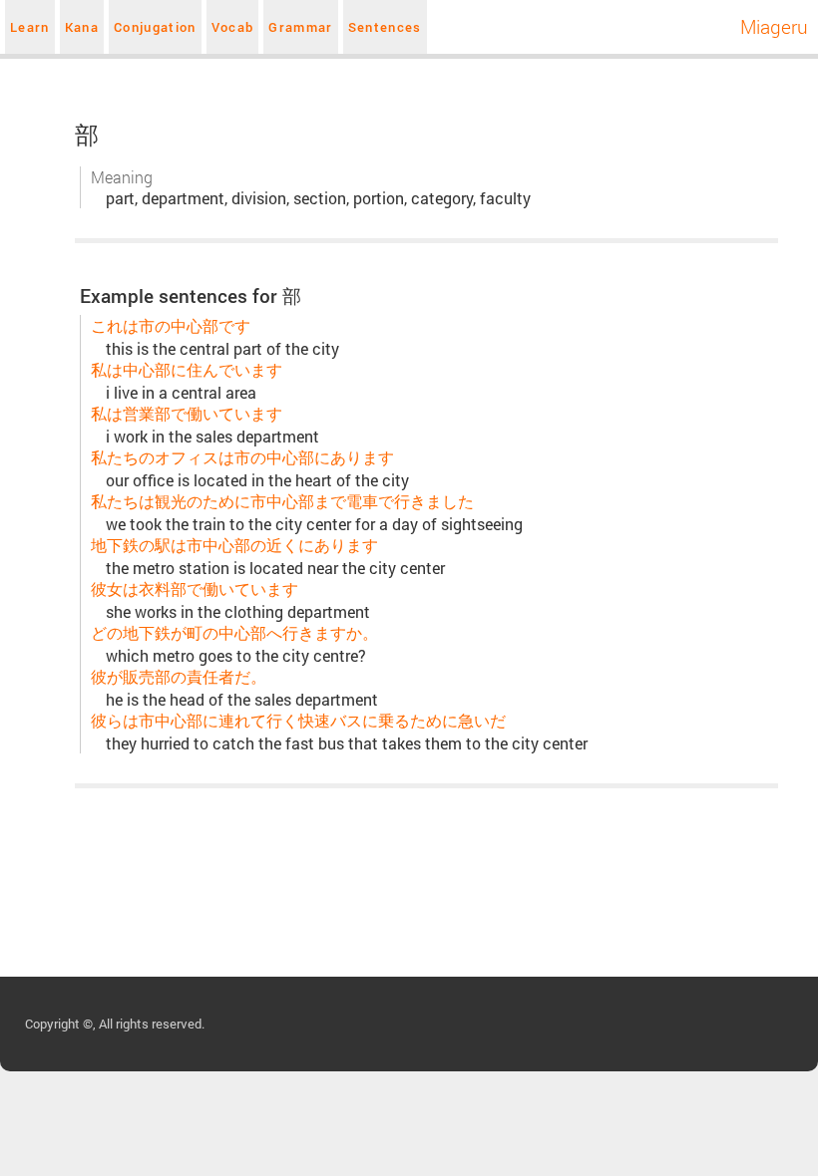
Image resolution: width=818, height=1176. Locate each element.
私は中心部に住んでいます (186, 369)
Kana (82, 27)
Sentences (385, 27)
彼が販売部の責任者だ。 (178, 676)
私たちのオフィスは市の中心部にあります (242, 456)
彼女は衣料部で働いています (194, 588)
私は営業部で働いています (186, 413)
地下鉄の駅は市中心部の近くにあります (234, 544)
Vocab (232, 27)
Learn (30, 27)
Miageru (774, 26)
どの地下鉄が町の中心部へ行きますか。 (234, 632)
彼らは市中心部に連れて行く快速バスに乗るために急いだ (298, 720)
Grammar (300, 27)
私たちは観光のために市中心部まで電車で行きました (282, 500)
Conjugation (155, 27)
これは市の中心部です (170, 325)
